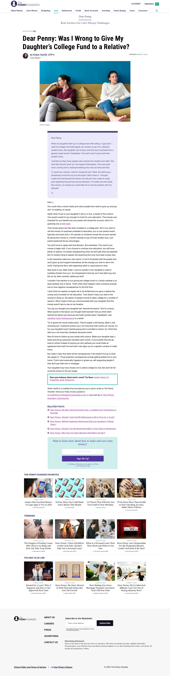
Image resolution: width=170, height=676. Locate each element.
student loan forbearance (60, 318)
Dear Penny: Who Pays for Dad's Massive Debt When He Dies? (77, 433)
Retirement (67, 10)
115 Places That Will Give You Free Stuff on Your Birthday (100, 503)
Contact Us (51, 642)
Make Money (17, 10)
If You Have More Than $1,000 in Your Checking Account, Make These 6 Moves (131, 505)
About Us (49, 617)
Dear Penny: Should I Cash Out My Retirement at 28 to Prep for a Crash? (82, 417)
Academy (136, 4)
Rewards (151, 4)
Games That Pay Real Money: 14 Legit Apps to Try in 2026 (38, 503)
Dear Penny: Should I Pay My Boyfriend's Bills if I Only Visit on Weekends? (83, 429)
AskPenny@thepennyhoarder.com (68, 395)
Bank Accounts (91, 10)
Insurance (143, 10)
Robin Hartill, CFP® (44, 54)
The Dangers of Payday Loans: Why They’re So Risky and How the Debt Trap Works (38, 546)
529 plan (66, 224)
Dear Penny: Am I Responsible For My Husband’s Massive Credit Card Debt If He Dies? (131, 546)
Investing (106, 10)
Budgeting (45, 10)
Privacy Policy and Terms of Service (30, 667)
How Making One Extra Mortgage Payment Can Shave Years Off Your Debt (100, 588)
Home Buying (120, 10)
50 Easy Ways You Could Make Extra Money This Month (69, 503)
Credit (78, 10)
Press (47, 630)
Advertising (51, 636)
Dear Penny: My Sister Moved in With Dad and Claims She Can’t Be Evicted (69, 588)
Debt (56, 10)
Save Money (31, 10)
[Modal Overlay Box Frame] (82, 453)
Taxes (132, 10)
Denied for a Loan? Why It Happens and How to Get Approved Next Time (38, 588)
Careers (49, 623)
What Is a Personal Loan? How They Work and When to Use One (100, 546)
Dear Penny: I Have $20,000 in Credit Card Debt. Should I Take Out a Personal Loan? (69, 546)
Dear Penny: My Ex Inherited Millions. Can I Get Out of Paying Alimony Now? (131, 588)
